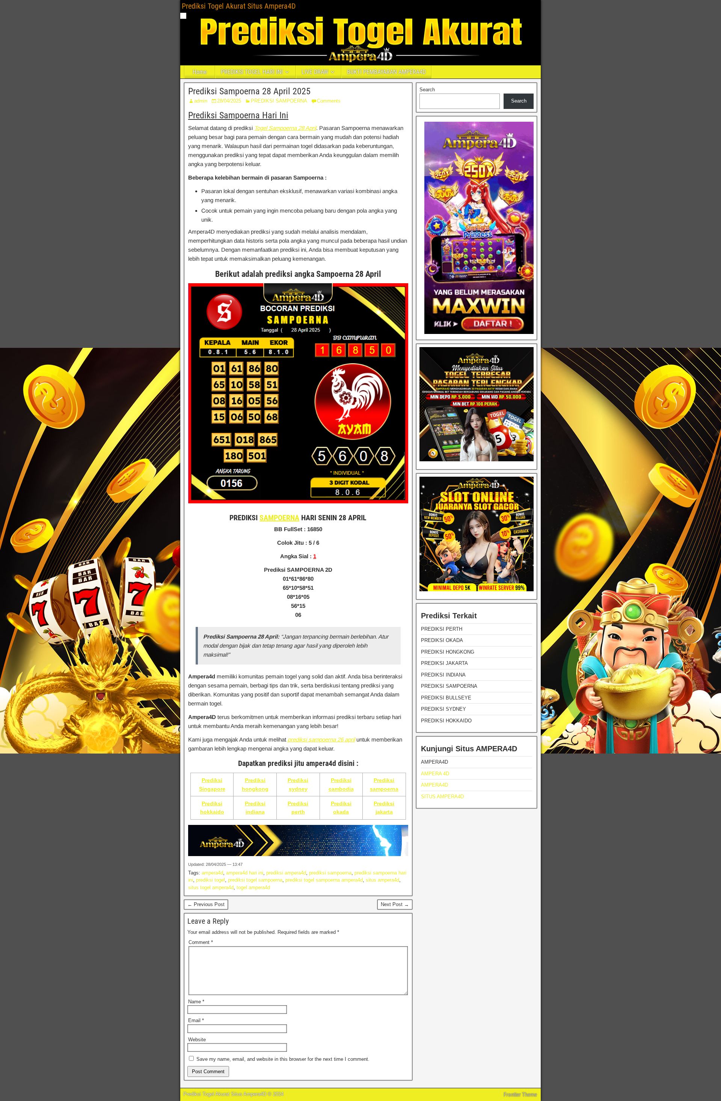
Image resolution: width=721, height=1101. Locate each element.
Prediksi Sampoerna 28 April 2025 (249, 91)
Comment (201, 942)
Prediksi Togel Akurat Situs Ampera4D (239, 6)
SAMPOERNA (279, 517)
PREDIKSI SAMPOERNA (279, 101)
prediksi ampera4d (286, 873)
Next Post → (395, 904)
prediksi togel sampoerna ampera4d (324, 880)
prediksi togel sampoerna (255, 880)
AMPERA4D (434, 785)
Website (197, 1039)
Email (196, 1020)
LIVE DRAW (315, 72)
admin (200, 101)
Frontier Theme (520, 1094)
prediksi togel (210, 880)
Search (427, 89)
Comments (329, 101)
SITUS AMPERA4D (442, 796)
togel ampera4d (253, 887)
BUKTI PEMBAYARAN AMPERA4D (386, 72)
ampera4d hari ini (244, 873)
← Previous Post (206, 904)
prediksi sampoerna (330, 873)
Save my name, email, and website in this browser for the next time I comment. (283, 1059)
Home (200, 72)
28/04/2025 (229, 101)
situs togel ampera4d (211, 887)
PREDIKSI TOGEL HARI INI (252, 72)
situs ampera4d (382, 880)
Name (196, 1001)
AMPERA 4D (435, 773)
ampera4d (212, 873)
